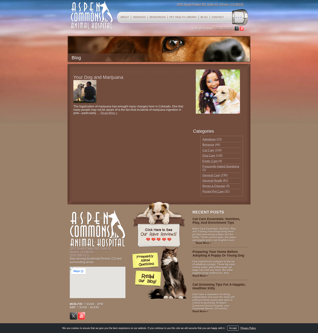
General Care (211, 175)
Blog (204, 17)
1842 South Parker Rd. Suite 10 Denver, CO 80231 (90, 250)
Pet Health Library (183, 17)
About (124, 17)
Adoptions (209, 139)
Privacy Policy (248, 328)
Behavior (208, 144)
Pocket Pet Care (213, 191)
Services (139, 17)
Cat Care (208, 150)
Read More (109, 113)
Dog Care (208, 155)
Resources (158, 17)
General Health (212, 180)
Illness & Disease (213, 186)
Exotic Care (210, 161)
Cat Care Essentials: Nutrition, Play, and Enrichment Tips (216, 220)
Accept (233, 328)
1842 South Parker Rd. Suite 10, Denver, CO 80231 (210, 4)
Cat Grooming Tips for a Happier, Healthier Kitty (218, 286)
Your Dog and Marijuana (98, 77)
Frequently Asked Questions (220, 166)
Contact (218, 17)
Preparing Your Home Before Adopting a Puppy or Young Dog (218, 253)
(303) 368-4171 (224, 28)
